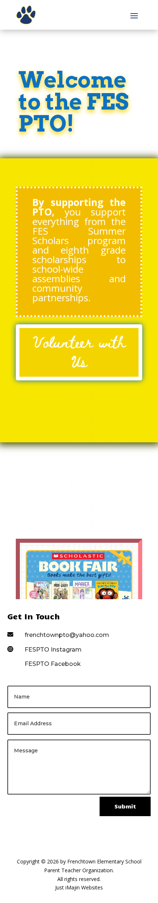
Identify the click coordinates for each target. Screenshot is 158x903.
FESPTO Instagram (53, 649)
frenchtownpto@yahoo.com (67, 634)
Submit (125, 806)
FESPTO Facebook (53, 663)
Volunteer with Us (79, 351)
